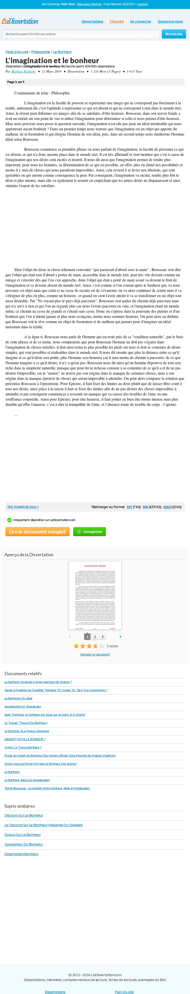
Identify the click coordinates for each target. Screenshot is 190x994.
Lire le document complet (37, 531)
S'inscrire (117, 21)
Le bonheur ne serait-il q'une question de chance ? (38, 682)
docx (167, 506)
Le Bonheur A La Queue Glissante (26, 731)
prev (70, 637)
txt (129, 506)
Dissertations (92, 21)
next (120, 637)
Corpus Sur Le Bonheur (22, 834)
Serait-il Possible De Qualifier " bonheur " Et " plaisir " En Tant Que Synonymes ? (55, 690)
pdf (145, 506)
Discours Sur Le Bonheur (23, 815)
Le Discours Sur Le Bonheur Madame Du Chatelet (43, 825)
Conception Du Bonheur (23, 844)
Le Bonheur (12, 772)
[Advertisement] (95, 227)
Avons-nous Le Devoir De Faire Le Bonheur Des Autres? (40, 764)
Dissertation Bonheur (21, 854)
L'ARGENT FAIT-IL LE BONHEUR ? (24, 739)
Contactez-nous (170, 21)
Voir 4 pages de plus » (22, 506)
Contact (142, 4)
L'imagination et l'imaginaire (22, 706)
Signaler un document (95, 654)
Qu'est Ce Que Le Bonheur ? (23, 747)
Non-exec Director (89, 4)
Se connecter (140, 21)
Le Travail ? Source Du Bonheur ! (26, 723)
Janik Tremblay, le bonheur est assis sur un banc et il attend (44, 715)
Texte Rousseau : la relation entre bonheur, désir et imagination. (47, 788)
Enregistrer (93, 531)
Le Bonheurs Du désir (18, 698)
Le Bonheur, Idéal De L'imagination (27, 780)
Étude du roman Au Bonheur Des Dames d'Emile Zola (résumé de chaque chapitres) (60, 755)
